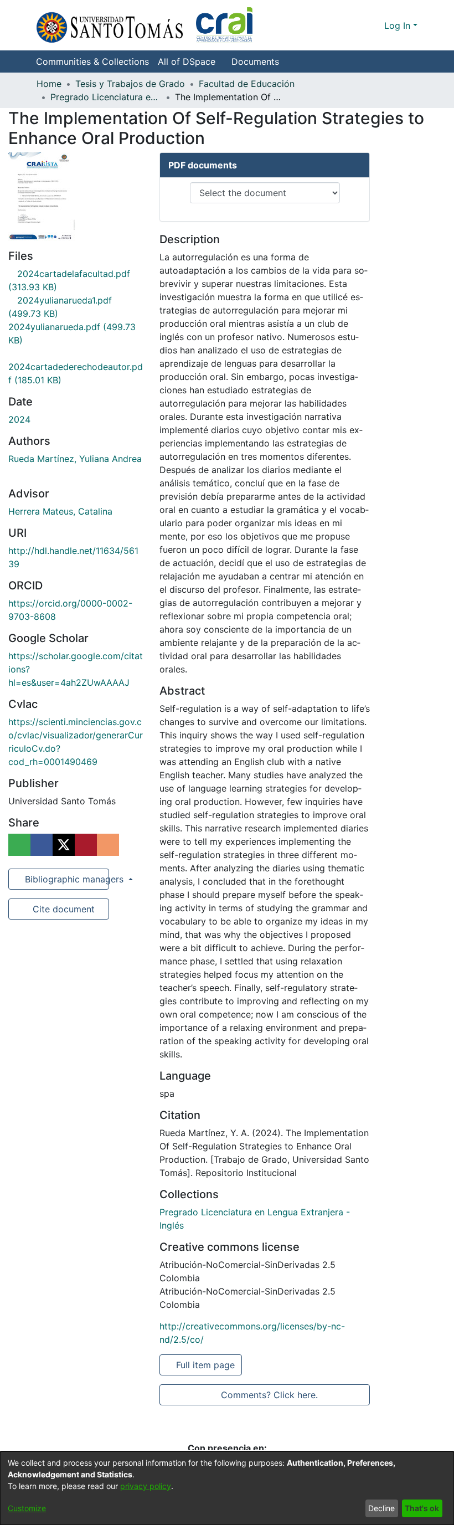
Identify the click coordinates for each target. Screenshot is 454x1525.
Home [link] (49, 83)
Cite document (62, 909)
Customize (27, 1508)
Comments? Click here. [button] (269, 1394)
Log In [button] (398, 25)
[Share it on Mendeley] (86, 845)
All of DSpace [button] (186, 61)
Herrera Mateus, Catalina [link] (60, 511)
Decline (381, 1508)
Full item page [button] (206, 1364)
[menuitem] (190, 61)
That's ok (422, 1508)
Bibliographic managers (65, 879)
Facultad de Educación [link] (247, 83)
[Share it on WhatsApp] (19, 845)
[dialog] (227, 1488)
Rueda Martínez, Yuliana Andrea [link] (75, 458)
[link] (75, 367)
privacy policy (145, 1486)
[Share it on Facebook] (41, 845)
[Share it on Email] (108, 845)
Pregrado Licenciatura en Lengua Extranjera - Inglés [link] (105, 96)
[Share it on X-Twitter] (64, 845)
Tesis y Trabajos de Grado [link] (130, 83)
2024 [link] (19, 419)
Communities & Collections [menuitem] (92, 61)
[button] (144, 25)
